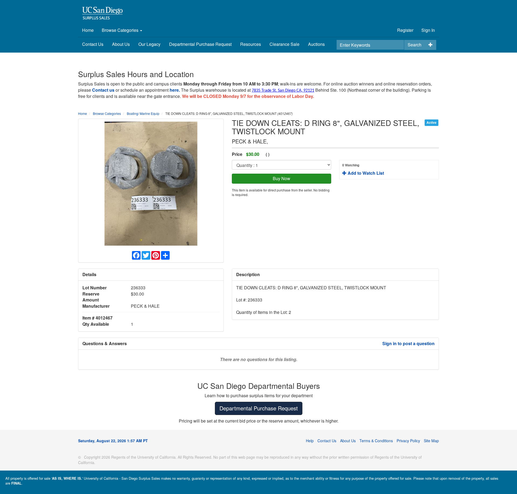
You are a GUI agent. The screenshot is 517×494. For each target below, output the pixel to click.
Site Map (431, 440)
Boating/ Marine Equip (143, 113)
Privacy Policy (408, 440)
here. (175, 90)
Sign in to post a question (408, 343)
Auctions (316, 44)
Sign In (428, 30)
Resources (250, 44)
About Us (121, 44)
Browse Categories (120, 30)
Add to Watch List (363, 169)
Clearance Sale (284, 44)
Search (414, 45)
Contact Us (92, 44)
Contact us (103, 90)
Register (405, 30)
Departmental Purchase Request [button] (258, 408)
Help (310, 440)
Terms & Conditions (376, 440)
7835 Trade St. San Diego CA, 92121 (283, 90)
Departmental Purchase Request (200, 44)
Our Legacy (149, 44)
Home (88, 30)
